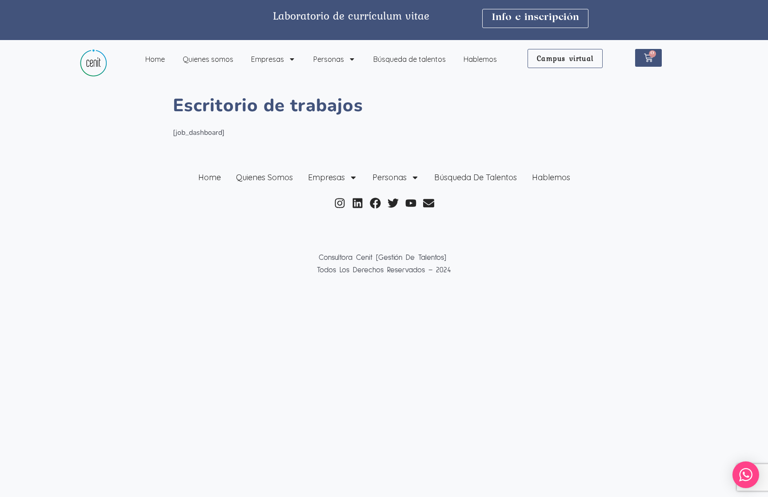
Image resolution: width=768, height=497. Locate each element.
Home (155, 59)
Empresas (267, 59)
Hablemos (480, 59)
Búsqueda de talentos (409, 59)
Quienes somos (208, 59)
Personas (328, 59)
